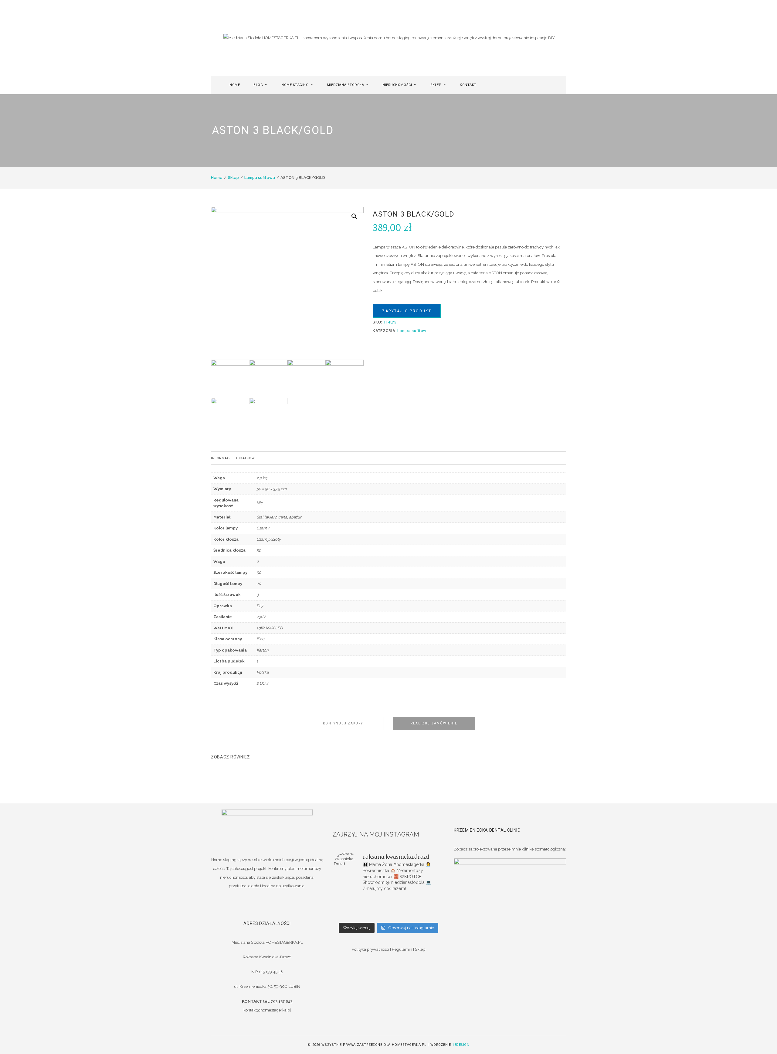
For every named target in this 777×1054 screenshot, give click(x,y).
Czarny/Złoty (268, 539)
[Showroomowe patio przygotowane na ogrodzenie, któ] (352, 907)
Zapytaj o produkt (406, 311)
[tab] (388, 458)
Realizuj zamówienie (434, 723)
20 (258, 583)
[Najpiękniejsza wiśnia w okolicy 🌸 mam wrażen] (425, 915)
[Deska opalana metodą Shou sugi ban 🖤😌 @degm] (352, 915)
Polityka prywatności (370, 949)
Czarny (262, 528)
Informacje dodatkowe (234, 458)
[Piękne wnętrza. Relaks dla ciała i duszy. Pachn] (388, 900)
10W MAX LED (269, 628)
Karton (262, 650)
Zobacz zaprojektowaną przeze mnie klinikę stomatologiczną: (510, 849)
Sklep (233, 177)
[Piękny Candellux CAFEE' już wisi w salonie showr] (425, 907)
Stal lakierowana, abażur (278, 517)
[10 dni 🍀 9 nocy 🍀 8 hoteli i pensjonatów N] (388, 907)
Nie (259, 503)
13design (460, 1045)
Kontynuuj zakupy (343, 723)
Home (216, 177)
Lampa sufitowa (259, 177)
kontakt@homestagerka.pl (267, 1010)
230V (261, 616)
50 (258, 550)
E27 (259, 606)
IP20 (260, 639)
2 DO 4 (262, 683)
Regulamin (402, 949)
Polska (262, 672)
